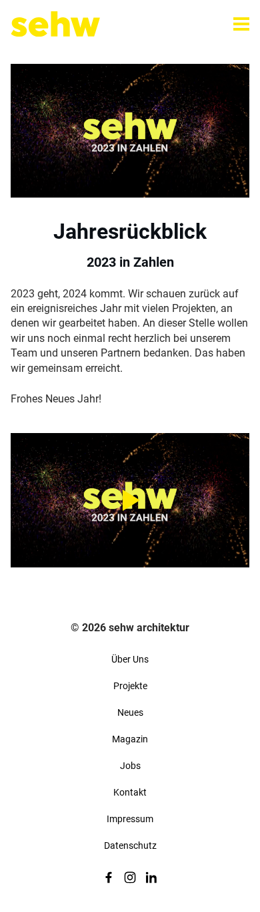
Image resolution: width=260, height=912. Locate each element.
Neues (130, 712)
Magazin (130, 739)
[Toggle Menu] (241, 24)
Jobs (130, 765)
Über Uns (130, 659)
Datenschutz (130, 845)
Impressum (130, 819)
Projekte (130, 686)
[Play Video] (130, 500)
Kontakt (130, 792)
